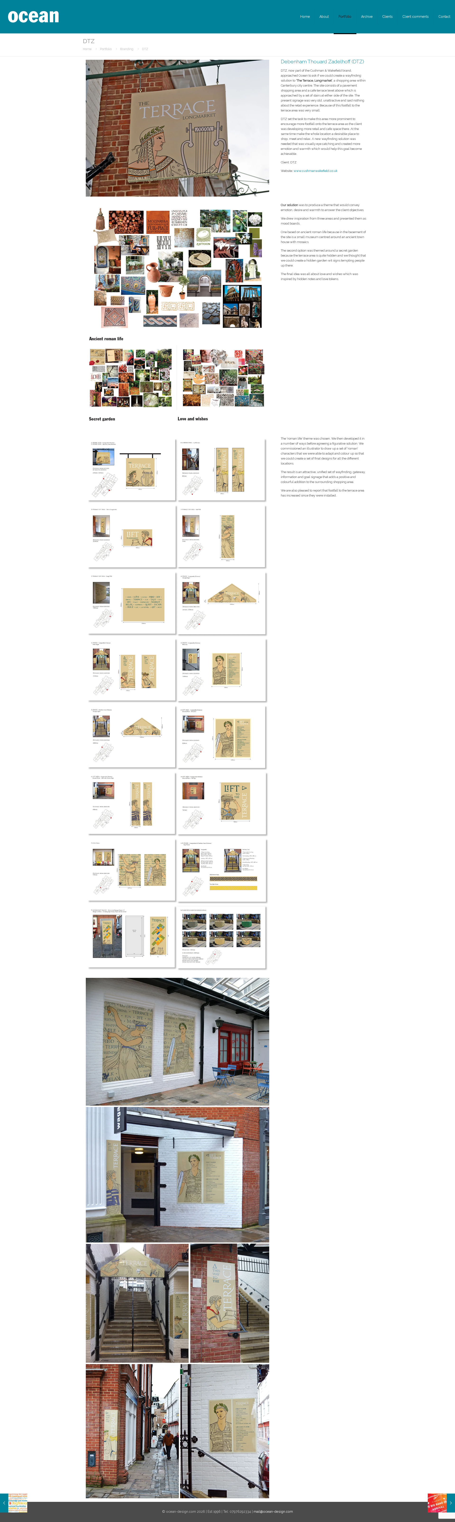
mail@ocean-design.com (273, 1511)
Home (87, 49)
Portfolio (106, 49)
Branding (126, 49)
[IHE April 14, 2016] (13, 1503)
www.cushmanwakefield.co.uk (315, 171)
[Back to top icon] (432, 1512)
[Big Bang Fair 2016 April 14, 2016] (441, 1503)
